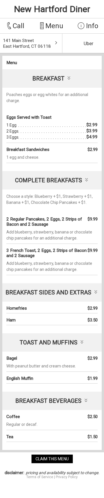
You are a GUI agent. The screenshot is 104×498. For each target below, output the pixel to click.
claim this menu (52, 459)
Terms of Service (39, 477)
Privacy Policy (67, 477)
